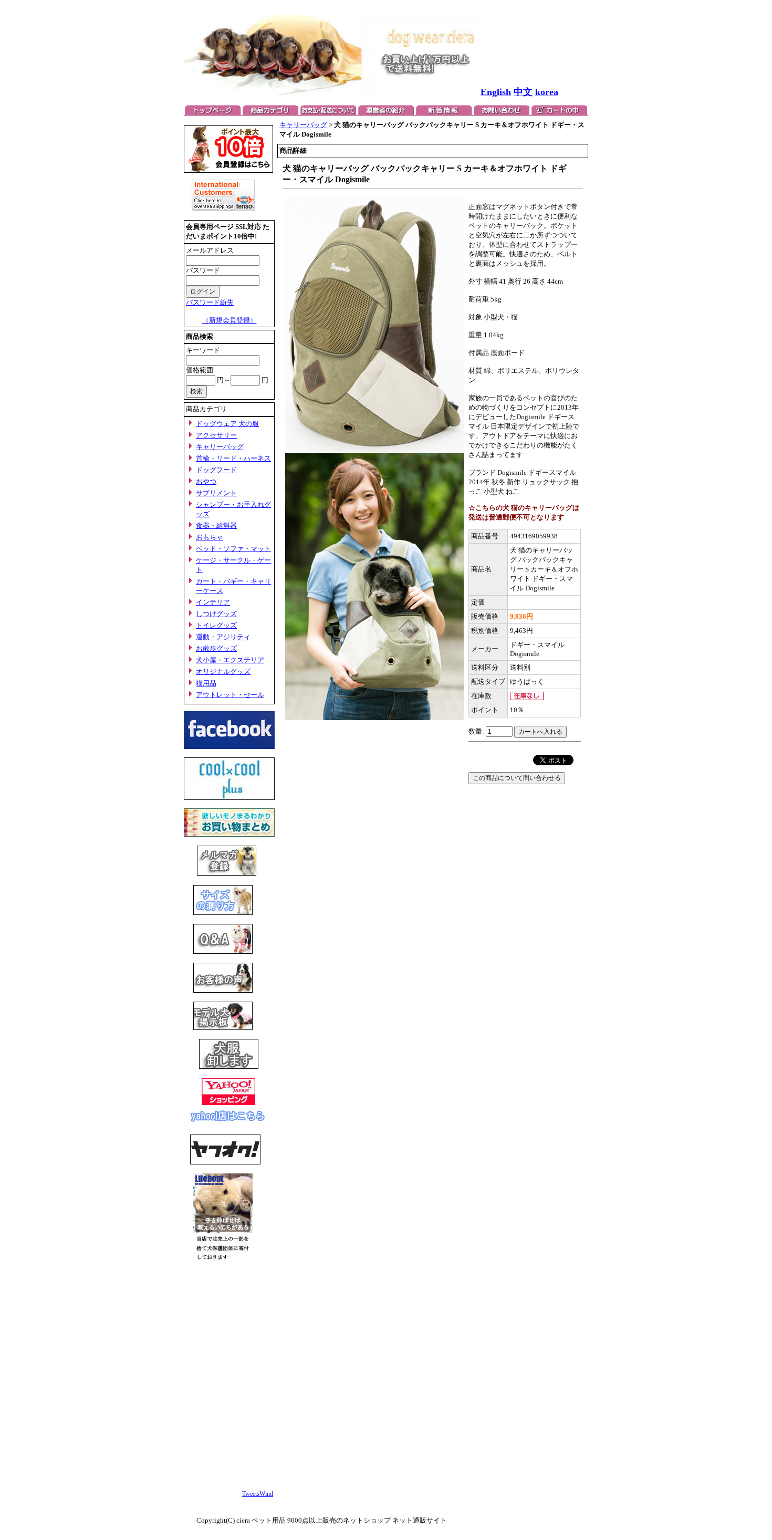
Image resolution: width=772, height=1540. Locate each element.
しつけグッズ (216, 614)
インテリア (213, 602)
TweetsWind (257, 1493)
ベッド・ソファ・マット (233, 549)
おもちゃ (209, 537)
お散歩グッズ (216, 648)
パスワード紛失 (210, 302)
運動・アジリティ (223, 637)
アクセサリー (216, 435)
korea (546, 92)
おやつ (206, 481)
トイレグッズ (216, 625)
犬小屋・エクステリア (230, 660)
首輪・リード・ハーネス (233, 458)
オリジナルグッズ (223, 671)
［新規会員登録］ (229, 320)
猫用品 (206, 683)
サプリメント (216, 493)
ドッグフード (216, 470)
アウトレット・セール (230, 695)
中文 (523, 92)
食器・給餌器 (216, 525)
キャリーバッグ (220, 447)
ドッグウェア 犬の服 (227, 424)
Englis (493, 92)
